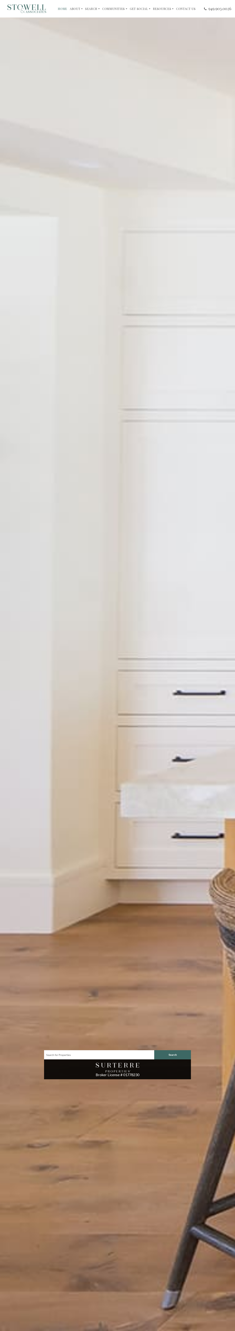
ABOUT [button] (75, 9)
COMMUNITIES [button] (113, 9)
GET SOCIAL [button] (139, 9)
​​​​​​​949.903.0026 (219, 8)
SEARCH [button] (91, 9)
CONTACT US (186, 9)
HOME (62, 9)
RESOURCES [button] (162, 9)
